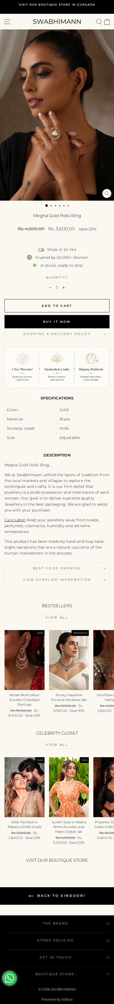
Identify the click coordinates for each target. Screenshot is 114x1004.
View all (57, 617)
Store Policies (55, 940)
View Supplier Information (57, 579)
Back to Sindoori (61, 896)
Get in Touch (56, 957)
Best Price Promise (57, 568)
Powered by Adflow (57, 999)
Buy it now (57, 322)
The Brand (56, 923)
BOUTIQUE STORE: (56, 974)
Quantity (57, 277)
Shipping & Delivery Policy (57, 334)
